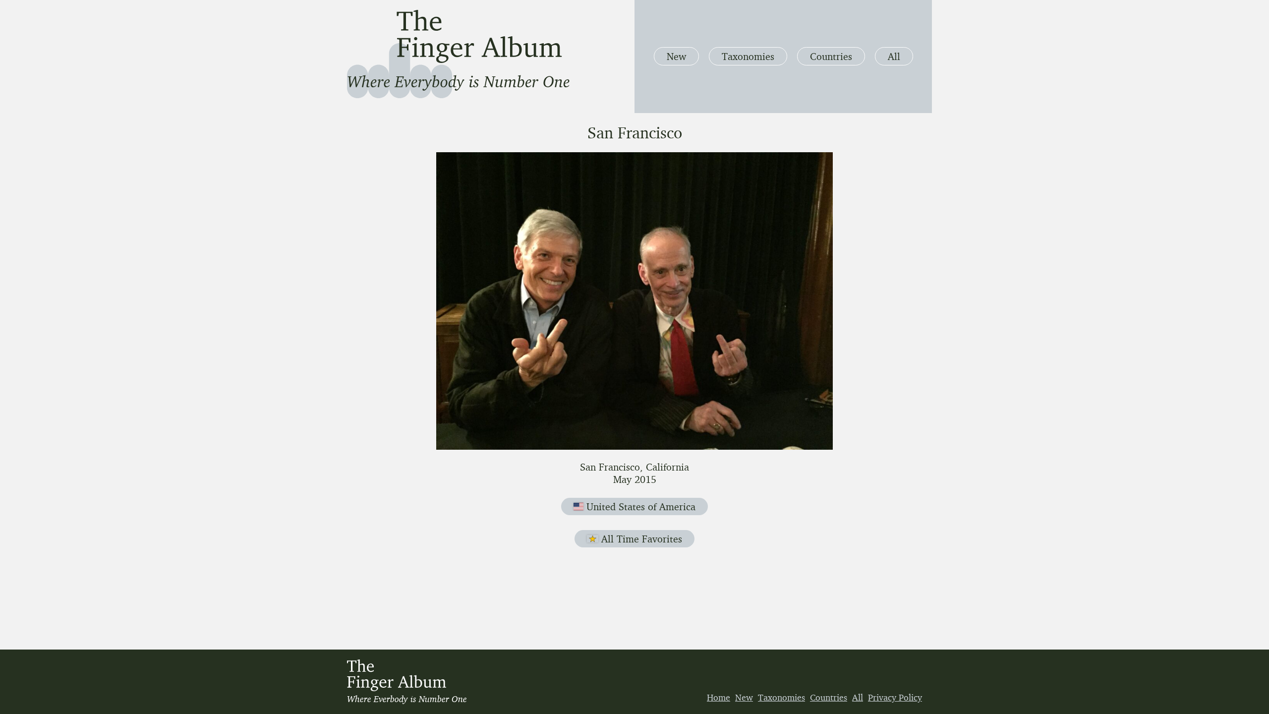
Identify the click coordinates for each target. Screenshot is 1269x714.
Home (718, 697)
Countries (831, 56)
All (894, 56)
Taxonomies (748, 56)
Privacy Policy (895, 697)
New (676, 56)
